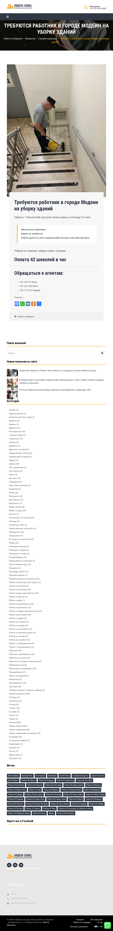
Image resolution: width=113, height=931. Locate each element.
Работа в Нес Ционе (34, 794)
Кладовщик (14, 482)
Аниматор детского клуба (20, 417)
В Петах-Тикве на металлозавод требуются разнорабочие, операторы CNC (55, 390)
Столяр (12, 704)
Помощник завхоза (17, 546)
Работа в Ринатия (15, 804)
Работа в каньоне (17, 597)
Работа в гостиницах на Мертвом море (75, 808)
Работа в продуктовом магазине (23, 611)
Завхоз (12, 464)
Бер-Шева (52, 776)
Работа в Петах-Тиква (73, 794)
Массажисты (14, 500)
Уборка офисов (16, 726)
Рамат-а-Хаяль (39, 813)
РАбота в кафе (15, 600)
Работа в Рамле (76, 799)
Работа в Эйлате (33, 808)
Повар (12, 543)
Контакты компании (79, 926)
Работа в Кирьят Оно (17, 790)
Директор (13, 446)
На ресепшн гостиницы (19, 518)
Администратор (16, 413)
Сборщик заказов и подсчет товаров (25, 690)
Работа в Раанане (15, 799)
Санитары (13, 686)
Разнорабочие (15, 672)
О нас (100, 922)
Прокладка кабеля (17, 571)
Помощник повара (17, 550)
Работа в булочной (17, 586)
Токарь (12, 719)
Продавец (13, 568)
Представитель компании (20, 561)
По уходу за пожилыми (19, 539)
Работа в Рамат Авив (56, 799)
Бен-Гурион (40, 776)
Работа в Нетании (53, 794)
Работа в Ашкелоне (65, 780)
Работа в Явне (49, 808)
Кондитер (13, 489)
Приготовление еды (18, 564)
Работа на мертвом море (20, 632)
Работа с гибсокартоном (20, 643)
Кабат (11, 474)
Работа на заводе (17, 625)
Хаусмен (13, 747)
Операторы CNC (16, 525)
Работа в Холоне (15, 808)
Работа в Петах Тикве (95, 794)
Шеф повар (14, 755)
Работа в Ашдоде (46, 780)
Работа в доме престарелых (22, 593)
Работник (13, 650)
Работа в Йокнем (93, 785)
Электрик (13, 758)
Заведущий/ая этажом (19, 453)
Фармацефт (14, 744)
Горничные (14, 439)
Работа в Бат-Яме (84, 780)
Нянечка (13, 521)
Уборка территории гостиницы (22, 733)
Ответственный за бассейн (21, 528)
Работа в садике (16, 618)
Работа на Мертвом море (19, 813)
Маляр (12, 492)
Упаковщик (14, 737)
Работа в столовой (17, 622)
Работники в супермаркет (20, 668)
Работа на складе (17, 636)
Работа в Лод (35, 790)
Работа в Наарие (15, 794)
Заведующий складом (19, 456)
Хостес (12, 751)
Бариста (12, 421)
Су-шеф (12, 712)
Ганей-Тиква (65, 776)
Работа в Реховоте (94, 799)
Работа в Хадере (79, 804)
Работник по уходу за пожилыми (23, 661)
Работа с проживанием (19, 647)
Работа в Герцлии (34, 785)
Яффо (51, 813)
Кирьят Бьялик (98, 776)
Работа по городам (82, 922)
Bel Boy (12, 410)
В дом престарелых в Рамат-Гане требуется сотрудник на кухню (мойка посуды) (57, 370)
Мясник (12, 514)
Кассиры (13, 478)
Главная (80, 919)
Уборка (12, 722)
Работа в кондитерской (19, 604)
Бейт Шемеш (13, 776)
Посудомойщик (16, 557)
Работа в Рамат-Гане (35, 799)
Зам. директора (16, 467)
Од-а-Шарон (13, 780)
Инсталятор (14, 471)
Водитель (13, 428)
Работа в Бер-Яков (16, 785)
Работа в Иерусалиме (73, 785)
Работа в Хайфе (96, 804)
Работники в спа (16, 665)
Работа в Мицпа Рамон (71, 790)
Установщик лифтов (18, 740)
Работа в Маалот (51, 790)
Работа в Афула (28, 780)
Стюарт (12, 708)
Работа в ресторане (18, 615)
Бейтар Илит (27, 776)
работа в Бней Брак (65, 813)
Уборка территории (17, 729)
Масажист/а (14, 496)
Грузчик (12, 442)
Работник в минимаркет (19, 654)
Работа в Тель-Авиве (60, 804)
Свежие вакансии (17, 694)
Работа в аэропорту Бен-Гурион (23, 582)
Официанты (14, 532)
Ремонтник (14, 679)
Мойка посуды (15, 510)
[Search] (104, 352)
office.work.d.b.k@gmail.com (23, 903)
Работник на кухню (17, 658)
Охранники (14, 536)
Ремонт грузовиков (17, 676)
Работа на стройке (17, 640)
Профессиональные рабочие (22, 579)
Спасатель (14, 701)
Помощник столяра (17, 553)
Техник (12, 715)
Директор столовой (17, 449)
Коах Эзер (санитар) (18, 485)
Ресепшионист (15, 683)
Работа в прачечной (18, 607)
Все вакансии (15, 431)
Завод (11, 460)
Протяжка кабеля (17, 575)
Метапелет (14, 503)
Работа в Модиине (25, 316)
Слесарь (13, 697)
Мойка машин (15, 507)
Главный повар (16, 435)
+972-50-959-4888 (98, 8)
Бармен (12, 424)
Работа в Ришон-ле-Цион (37, 804)
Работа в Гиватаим (53, 785)
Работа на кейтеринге (19, 629)
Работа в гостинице (18, 589)
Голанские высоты (80, 776)
